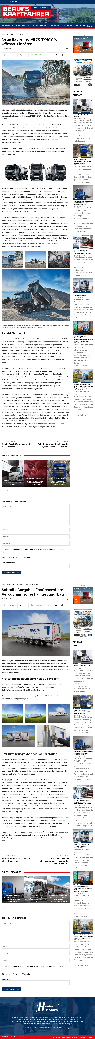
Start (3, 34)
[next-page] (7, 490)
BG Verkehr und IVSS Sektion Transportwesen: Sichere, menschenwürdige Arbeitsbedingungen (83, 339)
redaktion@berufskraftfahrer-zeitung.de (55, 1028)
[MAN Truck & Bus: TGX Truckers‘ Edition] (83, 285)
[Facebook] (7, 1)
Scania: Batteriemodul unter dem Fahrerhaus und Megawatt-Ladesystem (83, 386)
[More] (62, 54)
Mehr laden (82, 415)
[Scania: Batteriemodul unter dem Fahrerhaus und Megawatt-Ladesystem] (83, 376)
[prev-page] (3, 490)
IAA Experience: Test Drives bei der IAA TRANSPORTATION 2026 (82, 251)
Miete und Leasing (79, 199)
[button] (87, 25)
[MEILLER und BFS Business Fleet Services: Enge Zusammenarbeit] (83, 192)
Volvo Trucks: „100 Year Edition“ (13, 483)
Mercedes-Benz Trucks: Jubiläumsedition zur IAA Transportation (35, 482)
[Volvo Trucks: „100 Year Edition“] (13, 473)
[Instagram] (10, 1)
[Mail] (13, 1)
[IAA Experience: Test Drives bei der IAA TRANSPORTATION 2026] (83, 242)
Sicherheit (77, 334)
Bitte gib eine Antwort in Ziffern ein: (16, 557)
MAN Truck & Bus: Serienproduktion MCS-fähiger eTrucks (58, 482)
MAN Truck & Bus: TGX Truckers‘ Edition (82, 294)
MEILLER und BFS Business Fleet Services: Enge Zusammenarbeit (83, 202)
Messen (76, 248)
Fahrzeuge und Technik (15, 34)
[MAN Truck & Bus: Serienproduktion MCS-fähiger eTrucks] (58, 473)
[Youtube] (16, 1)
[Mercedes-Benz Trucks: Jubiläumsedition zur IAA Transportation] (35, 473)
